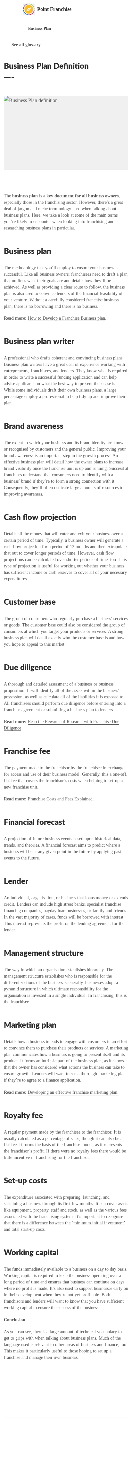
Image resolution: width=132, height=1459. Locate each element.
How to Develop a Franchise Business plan (66, 318)
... (11, 28)
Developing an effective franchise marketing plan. (73, 1092)
